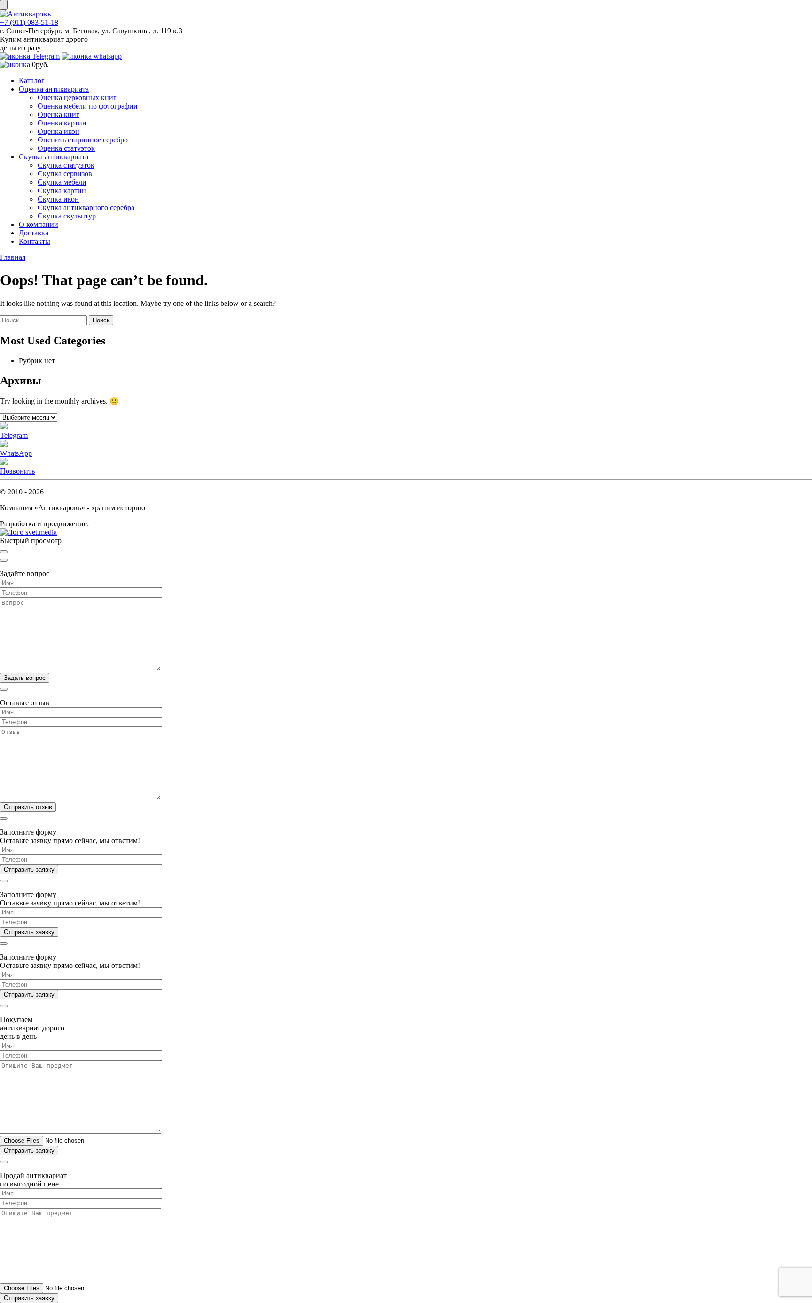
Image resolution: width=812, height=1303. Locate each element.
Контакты (34, 241)
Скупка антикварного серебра (86, 207)
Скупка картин (62, 191)
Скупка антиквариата (53, 157)
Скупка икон (58, 199)
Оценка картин (62, 123)
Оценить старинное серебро (83, 140)
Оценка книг (58, 114)
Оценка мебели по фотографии (88, 106)
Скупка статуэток (66, 165)
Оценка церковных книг (77, 97)
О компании (38, 224)
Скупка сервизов (65, 174)
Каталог (32, 81)
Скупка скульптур (67, 216)
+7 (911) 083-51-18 (29, 22)
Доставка (33, 233)
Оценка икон (58, 131)
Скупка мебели (62, 182)
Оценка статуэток (66, 148)
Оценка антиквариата (54, 89)
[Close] (4, 551)
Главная (12, 257)
